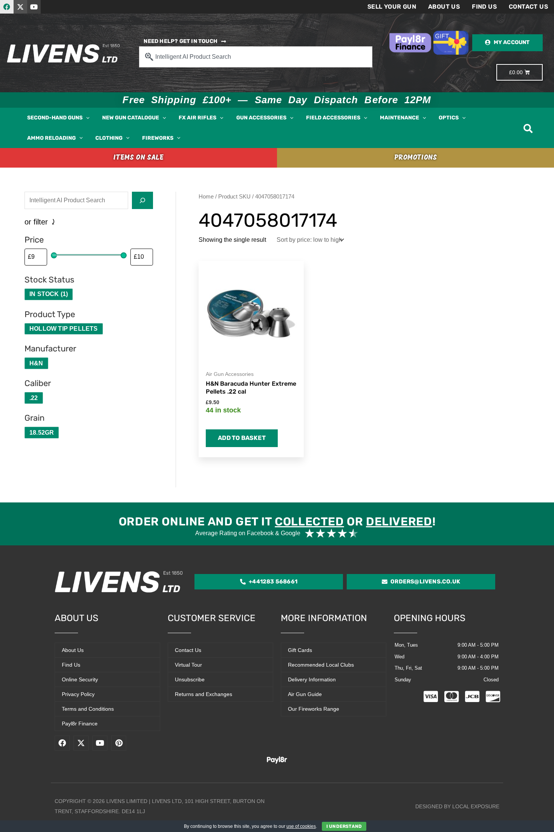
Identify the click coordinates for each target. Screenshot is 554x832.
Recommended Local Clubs (321, 665)
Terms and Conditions (88, 709)
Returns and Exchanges (203, 694)
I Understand (344, 826)
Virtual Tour (188, 665)
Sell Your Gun (391, 6)
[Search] (142, 200)
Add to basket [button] (242, 437)
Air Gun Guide (305, 694)
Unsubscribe (190, 679)
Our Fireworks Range (313, 709)
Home (206, 197)
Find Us (484, 6)
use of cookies (301, 826)
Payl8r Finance (80, 724)
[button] (86, 118)
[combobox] (255, 56)
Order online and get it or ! (277, 521)
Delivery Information (312, 679)
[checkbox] (48, 294)
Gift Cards (300, 650)
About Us (444, 6)
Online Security (80, 679)
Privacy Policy (78, 694)
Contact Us (528, 6)
